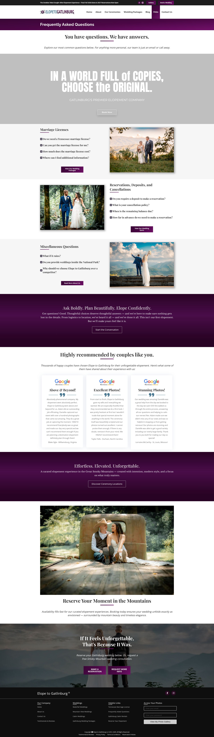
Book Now (107, 112)
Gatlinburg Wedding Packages (84, 721)
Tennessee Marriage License (119, 707)
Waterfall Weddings (80, 707)
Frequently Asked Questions (118, 712)
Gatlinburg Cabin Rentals (117, 716)
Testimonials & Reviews (46, 721)
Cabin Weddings (79, 716)
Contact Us (41, 716)
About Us (40, 712)
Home (39, 707)
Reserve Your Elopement (117, 721)
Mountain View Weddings (82, 712)
